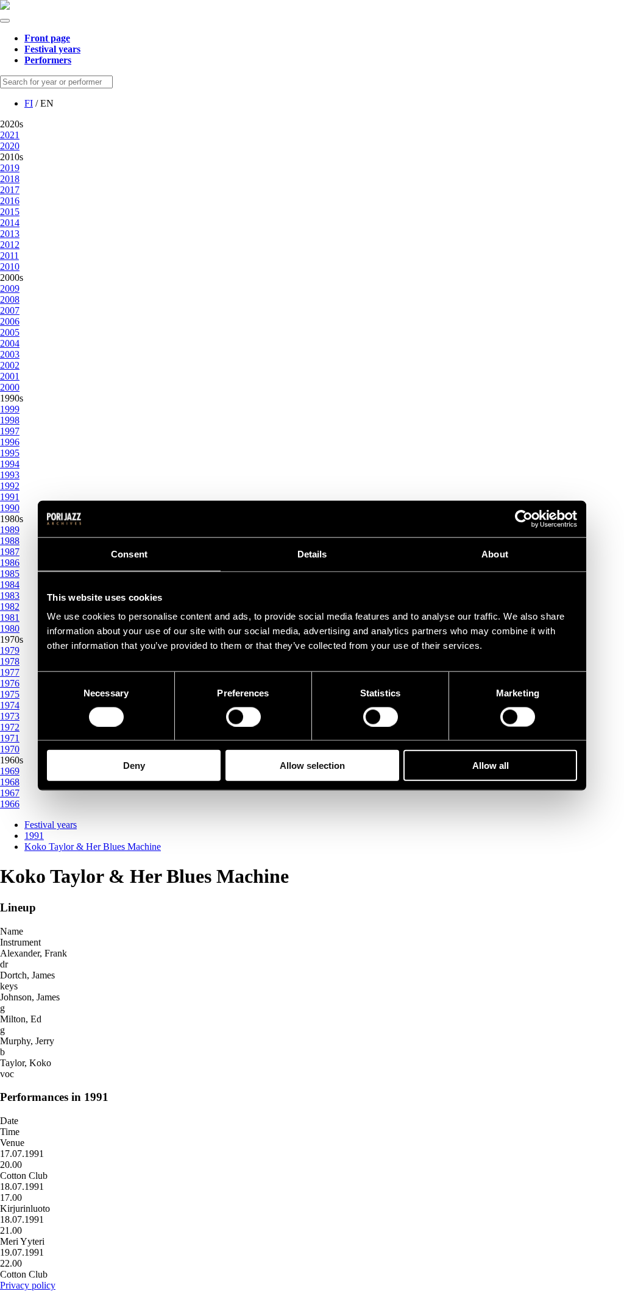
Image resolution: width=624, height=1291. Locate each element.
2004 (10, 343)
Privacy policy (27, 1285)
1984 (10, 584)
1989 (10, 530)
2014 (10, 223)
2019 (10, 168)
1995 (10, 453)
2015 (10, 212)
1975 (10, 694)
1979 (10, 650)
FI (28, 103)
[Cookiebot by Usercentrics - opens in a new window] (523, 518)
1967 (10, 793)
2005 (10, 332)
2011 (9, 255)
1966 (10, 804)
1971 (10, 738)
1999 (10, 409)
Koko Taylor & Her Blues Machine (92, 846)
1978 (10, 661)
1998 (10, 420)
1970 (10, 749)
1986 (10, 562)
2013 (10, 233)
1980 (10, 628)
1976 (10, 683)
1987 (10, 551)
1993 (10, 475)
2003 (10, 354)
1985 (10, 573)
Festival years (50, 824)
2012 (10, 244)
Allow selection (312, 765)
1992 (10, 486)
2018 (10, 179)
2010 (10, 266)
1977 (10, 672)
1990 (10, 508)
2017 (10, 190)
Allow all (490, 765)
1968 (10, 782)
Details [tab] (312, 553)
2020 (10, 146)
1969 (10, 771)
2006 (10, 321)
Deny (134, 765)
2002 (10, 365)
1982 (10, 606)
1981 (10, 617)
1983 (10, 595)
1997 (10, 431)
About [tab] (494, 553)
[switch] (243, 716)
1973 (10, 716)
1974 (10, 705)
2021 (10, 135)
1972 (10, 727)
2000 (10, 387)
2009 (10, 288)
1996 (10, 442)
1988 (10, 541)
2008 (10, 299)
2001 (10, 376)
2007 (10, 310)
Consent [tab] (129, 553)
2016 (10, 201)
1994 (10, 464)
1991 (10, 497)
